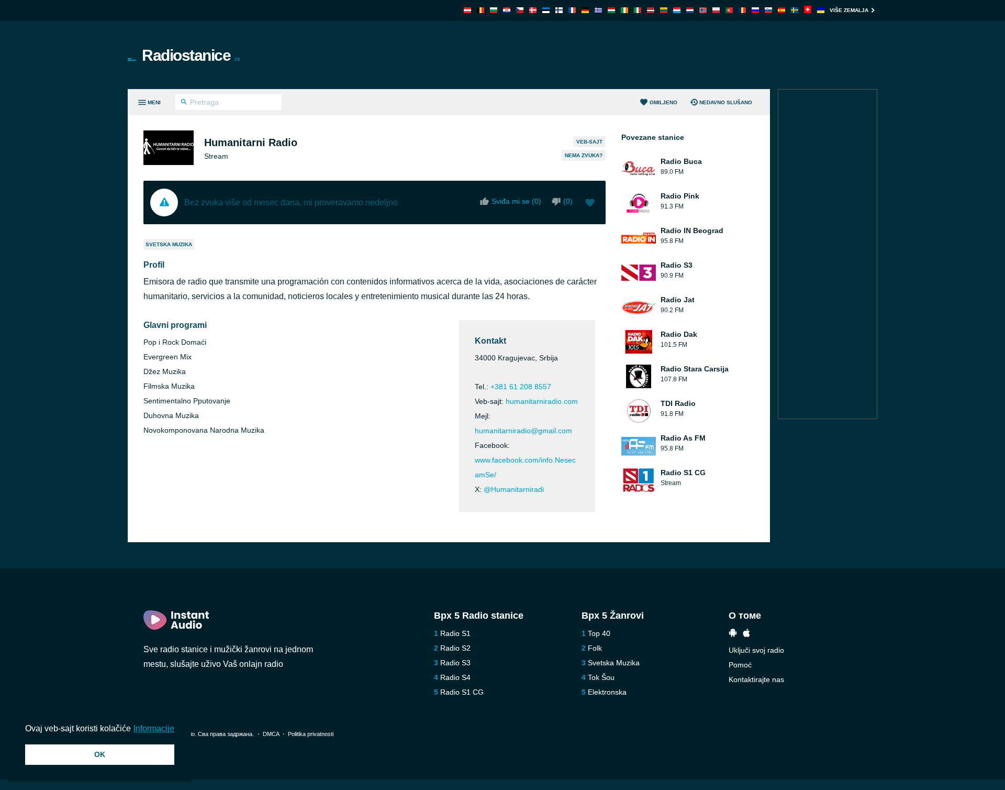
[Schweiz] (807, 10)
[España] (781, 10)
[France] (572, 10)
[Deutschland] (585, 10)
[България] (493, 10)
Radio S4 (455, 677)
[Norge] (703, 10)
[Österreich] (467, 10)
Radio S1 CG (462, 692)
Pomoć (740, 665)
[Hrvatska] (506, 10)
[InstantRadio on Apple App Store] (746, 634)
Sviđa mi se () (516, 201)
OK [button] (99, 754)
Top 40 (599, 633)
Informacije (153, 728)
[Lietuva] (663, 10)
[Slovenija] (768, 10)
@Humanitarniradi (514, 489)
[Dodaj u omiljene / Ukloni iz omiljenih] (590, 204)
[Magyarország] (611, 10)
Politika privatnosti (310, 734)
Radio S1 (455, 633)
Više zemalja (849, 10)
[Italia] (637, 10)
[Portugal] (729, 10)
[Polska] (716, 10)
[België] (480, 10)
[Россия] (755, 10)
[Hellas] (598, 10)
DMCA (271, 734)
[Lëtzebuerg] (676, 10)
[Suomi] (559, 10)
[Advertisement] (620, 55)
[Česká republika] (519, 10)
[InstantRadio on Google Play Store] (733, 634)
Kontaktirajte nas (756, 679)
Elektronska (607, 692)
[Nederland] (690, 10)
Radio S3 (455, 663)
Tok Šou (601, 677)
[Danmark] (533, 10)
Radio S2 (455, 648)
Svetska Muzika (169, 244)
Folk (595, 648)
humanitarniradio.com (542, 401)
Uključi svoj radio (756, 650)
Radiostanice (191, 55)
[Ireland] (624, 10)
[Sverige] (794, 10)
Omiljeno (663, 102)
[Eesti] (546, 10)
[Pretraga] (184, 103)
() (568, 201)
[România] (742, 10)
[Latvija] (650, 10)
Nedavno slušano (725, 102)
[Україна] (820, 10)
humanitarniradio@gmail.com (523, 430)
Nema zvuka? (583, 155)
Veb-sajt (589, 142)
